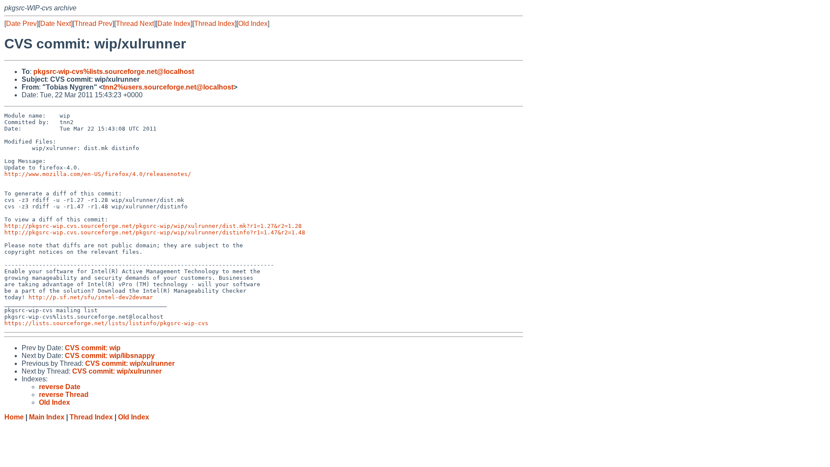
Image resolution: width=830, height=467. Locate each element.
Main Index (46, 417)
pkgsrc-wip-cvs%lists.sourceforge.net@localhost (113, 71)
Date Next (55, 23)
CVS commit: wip (93, 348)
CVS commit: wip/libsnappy (110, 355)
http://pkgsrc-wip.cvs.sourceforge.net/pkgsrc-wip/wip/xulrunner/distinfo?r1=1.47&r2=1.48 (154, 232)
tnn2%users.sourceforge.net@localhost (168, 87)
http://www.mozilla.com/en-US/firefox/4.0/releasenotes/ (97, 174)
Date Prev (21, 23)
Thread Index (214, 23)
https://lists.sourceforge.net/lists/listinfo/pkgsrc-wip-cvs (106, 323)
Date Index (174, 23)
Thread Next (135, 23)
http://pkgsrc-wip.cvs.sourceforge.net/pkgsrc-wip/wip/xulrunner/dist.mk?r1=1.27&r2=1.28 (153, 226)
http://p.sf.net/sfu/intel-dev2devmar (91, 297)
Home (14, 417)
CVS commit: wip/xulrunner (130, 363)
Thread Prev (93, 23)
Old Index (253, 23)
